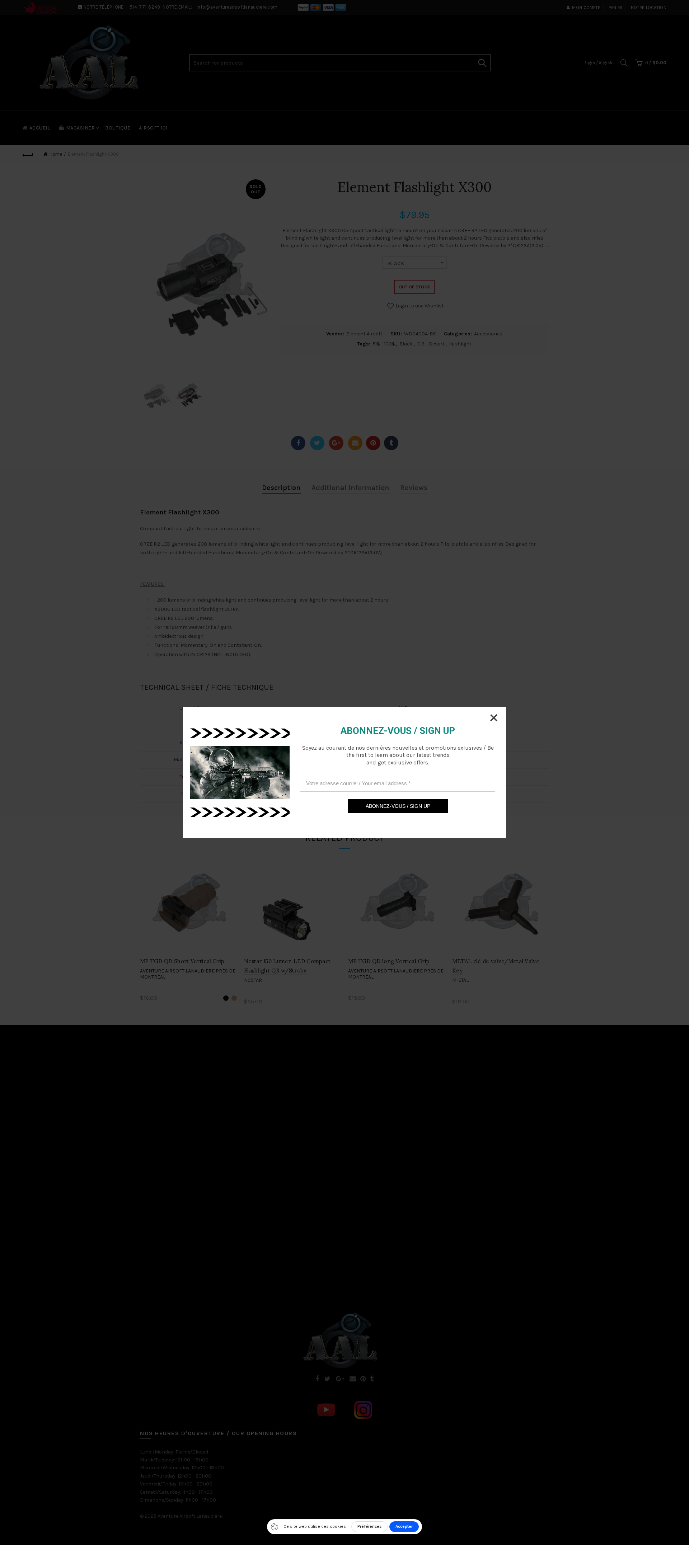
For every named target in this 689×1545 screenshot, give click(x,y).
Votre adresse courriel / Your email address (358, 783)
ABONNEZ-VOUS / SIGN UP (398, 806)
